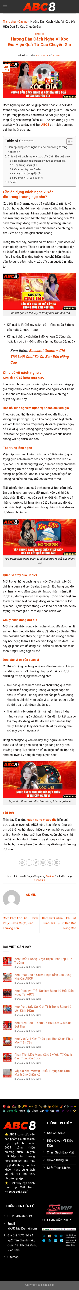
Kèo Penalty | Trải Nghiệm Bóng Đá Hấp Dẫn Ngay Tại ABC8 (44, 992)
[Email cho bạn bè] (43, 862)
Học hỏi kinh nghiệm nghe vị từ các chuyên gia (40, 160)
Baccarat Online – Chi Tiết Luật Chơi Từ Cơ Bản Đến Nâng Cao (39, 356)
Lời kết (12, 182)
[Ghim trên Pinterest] (50, 862)
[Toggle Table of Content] (67, 141)
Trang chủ (9, 21)
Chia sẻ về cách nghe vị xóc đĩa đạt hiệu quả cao (39, 156)
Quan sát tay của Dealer (27, 169)
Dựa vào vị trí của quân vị (28, 177)
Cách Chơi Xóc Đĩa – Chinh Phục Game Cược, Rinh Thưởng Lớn (20, 923)
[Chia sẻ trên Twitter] (36, 862)
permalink (39, 880)
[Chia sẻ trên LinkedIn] (57, 862)
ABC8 (45, 125)
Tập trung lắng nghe (25, 164)
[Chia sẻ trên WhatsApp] (22, 862)
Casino (23, 21)
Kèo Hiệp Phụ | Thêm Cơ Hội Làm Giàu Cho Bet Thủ (43, 1024)
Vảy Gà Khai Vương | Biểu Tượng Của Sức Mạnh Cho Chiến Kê (42, 1072)
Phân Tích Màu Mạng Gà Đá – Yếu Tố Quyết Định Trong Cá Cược (43, 1056)
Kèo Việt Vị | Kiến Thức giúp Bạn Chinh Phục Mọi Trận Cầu (43, 1040)
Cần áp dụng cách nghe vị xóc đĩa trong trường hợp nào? (37, 149)
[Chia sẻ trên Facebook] (29, 862)
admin (57, 55)
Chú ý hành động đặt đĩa (27, 173)
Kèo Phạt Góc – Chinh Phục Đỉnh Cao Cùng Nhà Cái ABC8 (42, 976)
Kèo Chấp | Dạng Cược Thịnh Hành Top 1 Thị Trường (43, 960)
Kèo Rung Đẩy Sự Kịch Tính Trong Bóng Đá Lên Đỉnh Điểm (42, 1008)
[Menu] (5, 6)
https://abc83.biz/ (16, 1191)
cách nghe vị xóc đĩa (42, 820)
